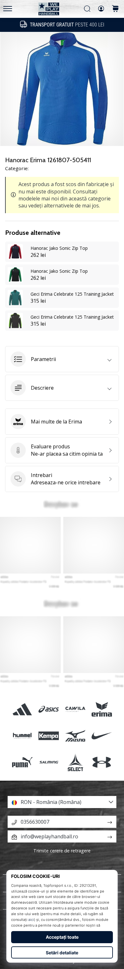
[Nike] (101, 736)
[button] (62, 359)
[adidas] (22, 709)
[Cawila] (75, 709)
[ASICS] (49, 709)
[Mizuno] (75, 736)
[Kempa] (49, 736)
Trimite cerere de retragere (62, 851)
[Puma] (22, 762)
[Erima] (101, 709)
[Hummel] (22, 736)
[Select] (75, 762)
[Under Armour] (101, 762)
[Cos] (115, 9)
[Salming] (49, 762)
